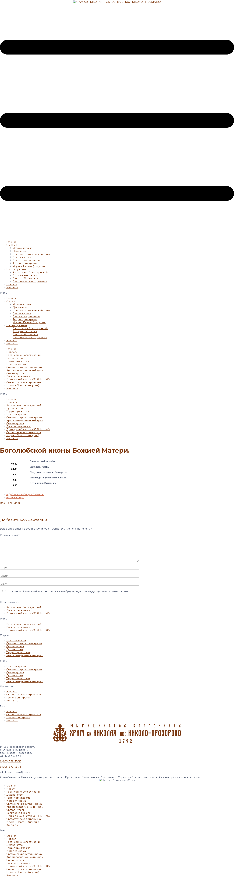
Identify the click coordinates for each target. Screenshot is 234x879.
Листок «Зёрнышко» (25, 278)
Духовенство (21, 251)
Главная (11, 241)
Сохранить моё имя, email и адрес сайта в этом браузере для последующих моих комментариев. (67, 591)
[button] (117, 292)
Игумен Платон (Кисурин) (29, 266)
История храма (22, 247)
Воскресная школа (25, 275)
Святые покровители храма (24, 367)
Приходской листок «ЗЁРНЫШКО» (28, 379)
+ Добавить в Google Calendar (25, 494)
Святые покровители (26, 260)
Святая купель (22, 257)
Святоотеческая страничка (30, 281)
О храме (11, 244)
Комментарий (10, 535)
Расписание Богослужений (30, 272)
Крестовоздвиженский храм (31, 254)
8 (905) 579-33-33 (10, 761)
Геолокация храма (18, 697)
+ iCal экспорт (15, 497)
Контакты (12, 287)
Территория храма (25, 263)
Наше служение (16, 269)
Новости (11, 284)
